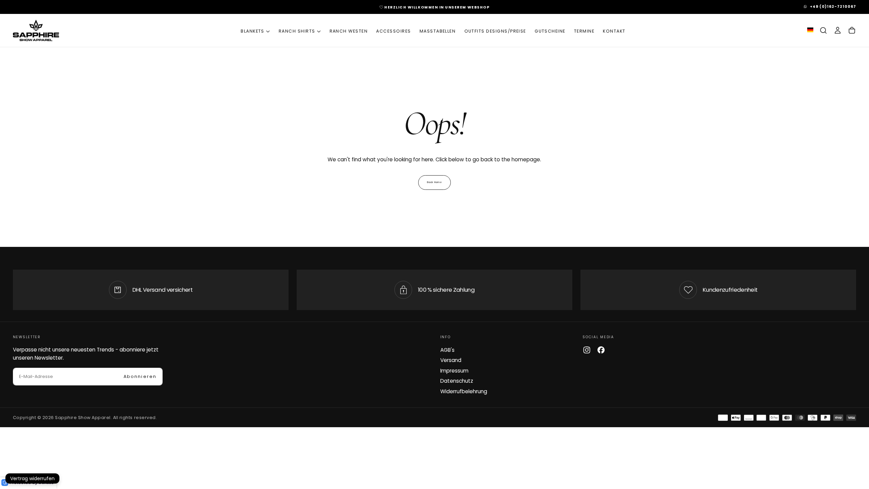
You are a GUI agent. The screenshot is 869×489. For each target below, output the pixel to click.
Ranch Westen (349, 31)
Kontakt (614, 31)
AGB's (447, 350)
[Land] (810, 30)
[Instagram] (587, 350)
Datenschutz (456, 380)
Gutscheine (550, 31)
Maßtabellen (438, 31)
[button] (823, 30)
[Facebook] (601, 350)
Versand (450, 360)
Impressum (454, 370)
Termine (584, 31)
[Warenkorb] (852, 30)
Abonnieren (140, 376)
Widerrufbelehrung (463, 391)
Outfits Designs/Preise (495, 31)
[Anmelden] (837, 30)
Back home (434, 182)
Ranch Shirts (297, 31)
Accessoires (393, 31)
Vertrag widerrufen (32, 478)
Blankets (252, 31)
